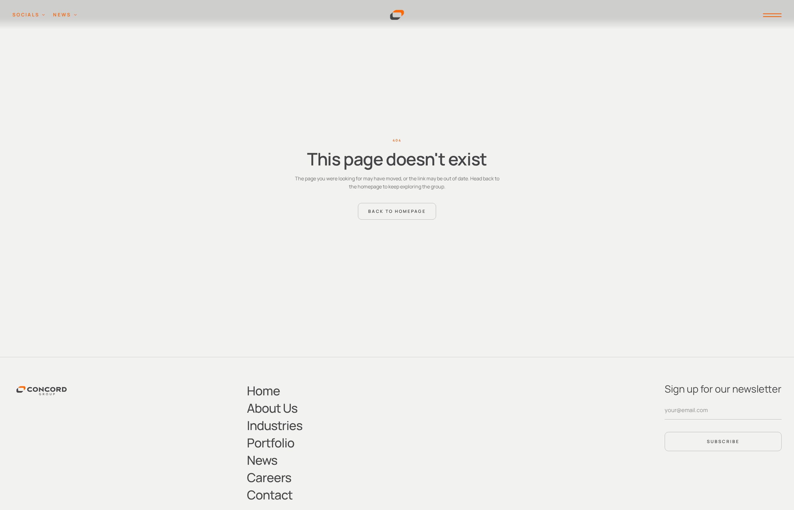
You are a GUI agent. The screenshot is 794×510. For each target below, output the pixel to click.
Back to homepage (397, 211)
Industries (274, 425)
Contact (269, 494)
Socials (25, 14)
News (62, 14)
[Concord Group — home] (397, 14)
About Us (272, 407)
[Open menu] (770, 15)
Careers (269, 477)
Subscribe (723, 441)
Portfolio (270, 442)
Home (263, 390)
